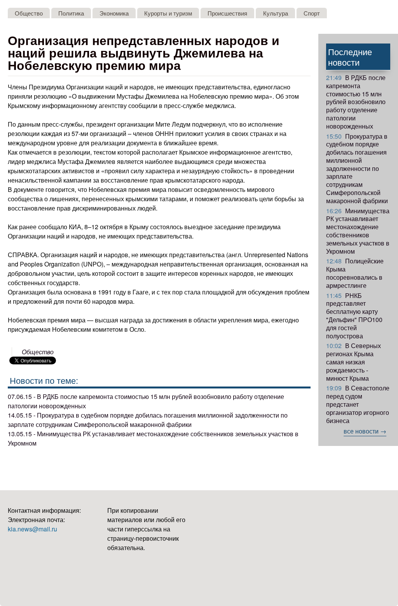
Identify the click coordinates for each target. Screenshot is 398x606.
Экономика (114, 13)
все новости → (365, 431)
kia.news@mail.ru (32, 528)
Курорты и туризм (168, 13)
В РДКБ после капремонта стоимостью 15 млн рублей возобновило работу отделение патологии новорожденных (356, 102)
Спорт (312, 13)
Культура (275, 13)
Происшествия (227, 13)
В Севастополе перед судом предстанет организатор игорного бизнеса (357, 404)
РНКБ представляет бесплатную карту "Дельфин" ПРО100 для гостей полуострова (354, 315)
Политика (71, 13)
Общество (29, 13)
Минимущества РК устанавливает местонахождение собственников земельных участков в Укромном (357, 231)
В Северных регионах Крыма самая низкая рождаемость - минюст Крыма (353, 361)
